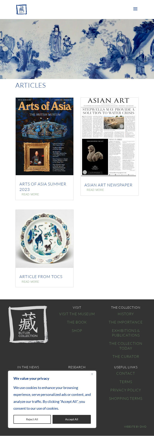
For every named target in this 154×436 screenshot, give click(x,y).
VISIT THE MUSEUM (77, 314)
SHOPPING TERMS (125, 398)
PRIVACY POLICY (125, 390)
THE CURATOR (125, 356)
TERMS (126, 382)
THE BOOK (77, 322)
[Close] (92, 374)
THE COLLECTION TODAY (125, 345)
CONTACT (125, 373)
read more (30, 194)
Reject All (32, 419)
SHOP (77, 330)
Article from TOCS (40, 276)
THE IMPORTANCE (126, 322)
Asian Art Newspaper (108, 184)
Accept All (71, 419)
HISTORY (126, 314)
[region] (52, 399)
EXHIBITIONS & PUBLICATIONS (126, 332)
